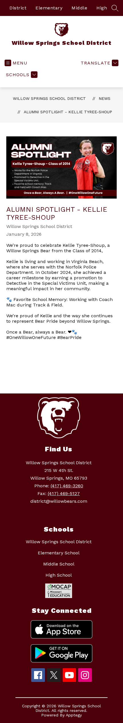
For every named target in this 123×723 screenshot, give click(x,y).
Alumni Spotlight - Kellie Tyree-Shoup (68, 112)
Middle (79, 8)
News (104, 98)
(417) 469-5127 (64, 493)
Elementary (48, 8)
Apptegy (74, 715)
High (101, 8)
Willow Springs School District (49, 98)
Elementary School (59, 553)
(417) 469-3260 (67, 485)
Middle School (58, 564)
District (17, 8)
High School (58, 575)
